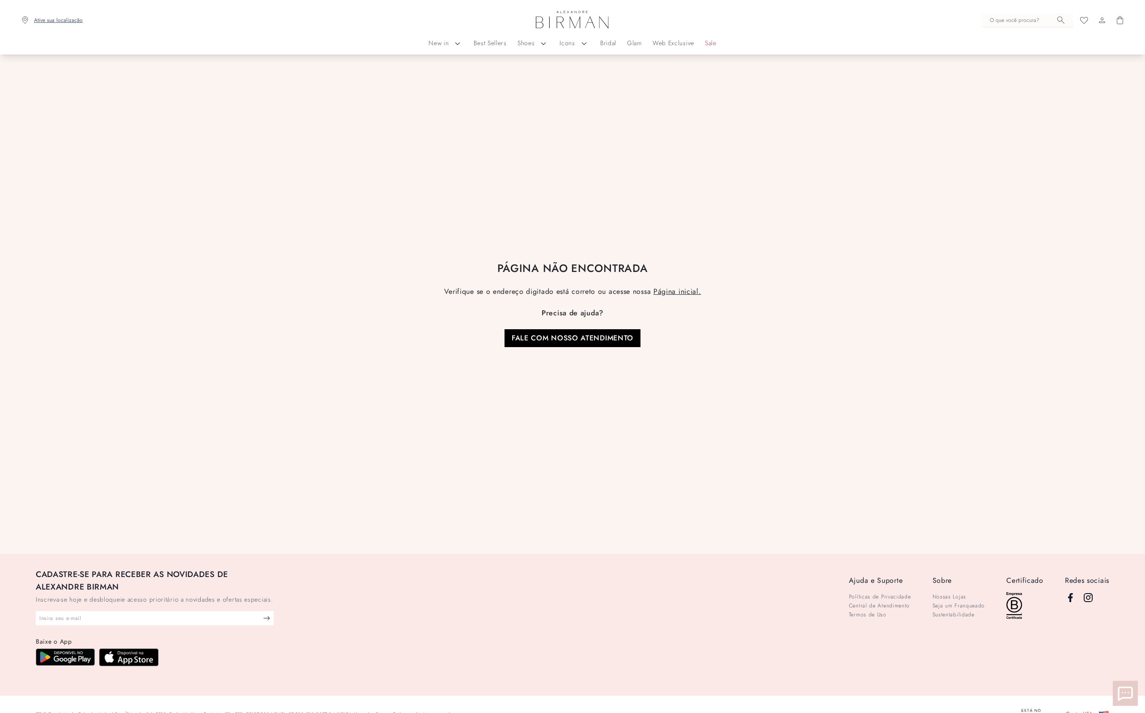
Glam (634, 42)
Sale (711, 42)
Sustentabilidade (954, 615)
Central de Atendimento (879, 606)
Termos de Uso (867, 615)
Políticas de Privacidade (880, 597)
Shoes (526, 42)
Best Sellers (490, 42)
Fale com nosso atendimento (572, 338)
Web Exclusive (673, 42)
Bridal (608, 42)
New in (438, 42)
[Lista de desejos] (1084, 20)
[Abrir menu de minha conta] (1102, 20)
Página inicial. (677, 291)
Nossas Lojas (949, 597)
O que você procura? (1014, 20)
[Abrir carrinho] (1120, 20)
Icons (567, 42)
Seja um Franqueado (959, 606)
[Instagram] (1088, 597)
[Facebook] (1070, 597)
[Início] (572, 20)
